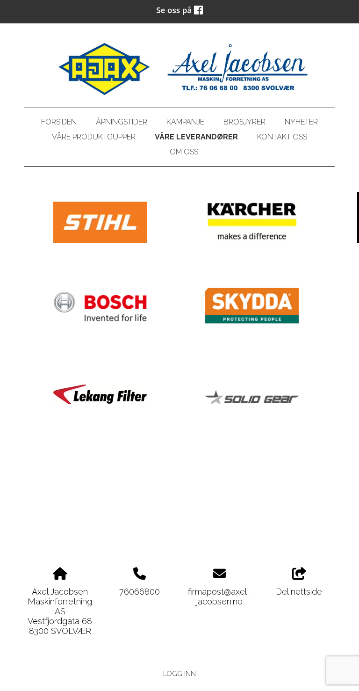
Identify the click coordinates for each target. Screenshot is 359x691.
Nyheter (301, 121)
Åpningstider (121, 121)
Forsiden (59, 121)
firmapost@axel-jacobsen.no (219, 596)
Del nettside (299, 591)
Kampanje (185, 121)
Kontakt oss (282, 136)
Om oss (184, 151)
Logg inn (179, 673)
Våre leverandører (196, 136)
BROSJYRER (244, 121)
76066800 (139, 591)
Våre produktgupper (94, 136)
